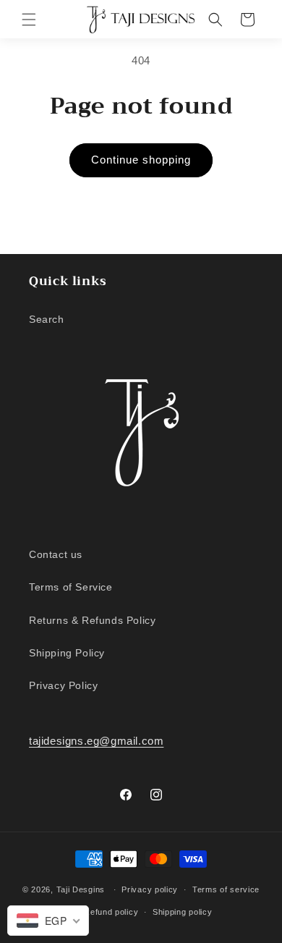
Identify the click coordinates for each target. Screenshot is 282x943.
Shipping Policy (67, 653)
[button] (29, 19)
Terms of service (226, 889)
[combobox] (48, 920)
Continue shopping (141, 159)
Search (46, 319)
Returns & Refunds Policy (92, 620)
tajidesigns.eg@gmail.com (96, 741)
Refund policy (111, 912)
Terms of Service (71, 587)
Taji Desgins (80, 889)
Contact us (55, 554)
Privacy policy (149, 889)
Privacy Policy (63, 685)
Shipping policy (183, 912)
